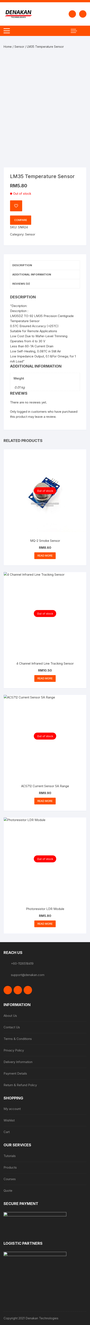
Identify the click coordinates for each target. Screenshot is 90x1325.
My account (12, 1109)
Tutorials (10, 1156)
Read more (45, 555)
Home (8, 46)
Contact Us (12, 1027)
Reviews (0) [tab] (21, 283)
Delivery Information (18, 1062)
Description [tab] (22, 265)
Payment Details (15, 1073)
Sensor (19, 46)
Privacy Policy (14, 1050)
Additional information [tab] (31, 274)
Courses (10, 1179)
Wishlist (9, 1120)
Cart (7, 1132)
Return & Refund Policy (20, 1085)
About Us (10, 1016)
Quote (8, 1191)
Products (10, 1167)
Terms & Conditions (18, 1039)
